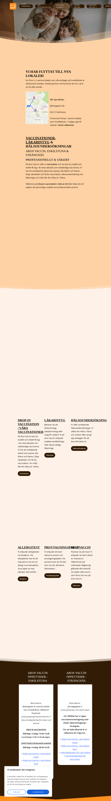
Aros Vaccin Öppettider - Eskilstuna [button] (38, 676)
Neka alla (16, 792)
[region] (28, 781)
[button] (24, 473)
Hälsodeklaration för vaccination (76, 752)
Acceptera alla (38, 792)
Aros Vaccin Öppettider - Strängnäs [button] (76, 676)
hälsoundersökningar (48, 146)
